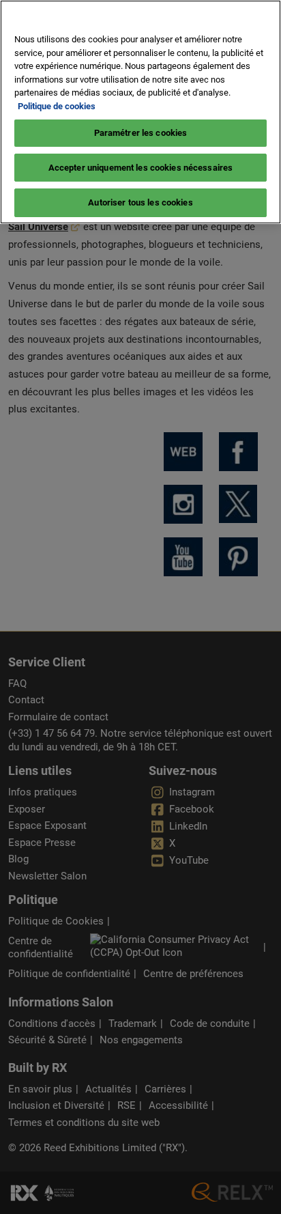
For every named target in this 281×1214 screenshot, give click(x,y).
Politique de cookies (56, 106)
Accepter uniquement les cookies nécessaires (140, 168)
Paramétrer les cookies (141, 133)
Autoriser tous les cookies (140, 202)
